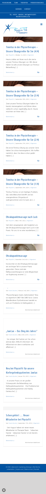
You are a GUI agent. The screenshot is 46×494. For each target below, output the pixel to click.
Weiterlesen (9, 72)
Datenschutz (28, 469)
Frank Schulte (13, 290)
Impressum (19, 469)
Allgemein (30, 55)
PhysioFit (11, 55)
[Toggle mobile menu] (41, 24)
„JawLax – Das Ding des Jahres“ (21, 331)
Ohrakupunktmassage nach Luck (21, 217)
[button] (4, 490)
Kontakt (36, 469)
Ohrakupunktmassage (16, 256)
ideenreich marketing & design (22, 467)
